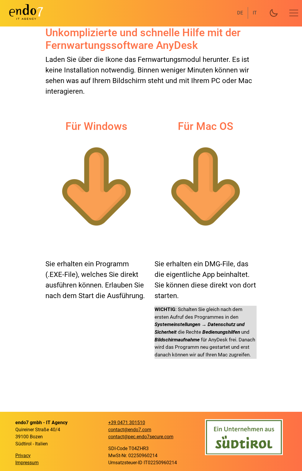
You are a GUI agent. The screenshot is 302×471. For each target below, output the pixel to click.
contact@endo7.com (129, 429)
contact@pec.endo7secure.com (140, 436)
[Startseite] (22, 12)
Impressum (27, 462)
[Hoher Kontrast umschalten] (273, 13)
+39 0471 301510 (126, 422)
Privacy (23, 455)
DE (240, 13)
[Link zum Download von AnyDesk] (96, 186)
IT (255, 13)
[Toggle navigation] (293, 13)
